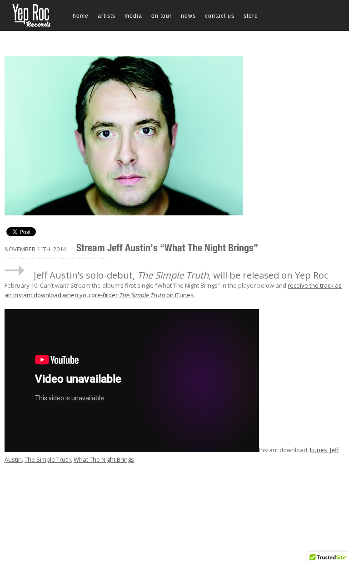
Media (133, 16)
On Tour (161, 16)
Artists (106, 16)
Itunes (318, 450)
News (188, 16)
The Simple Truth (48, 459)
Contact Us (219, 16)
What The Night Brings (104, 459)
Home (81, 16)
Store (251, 16)
